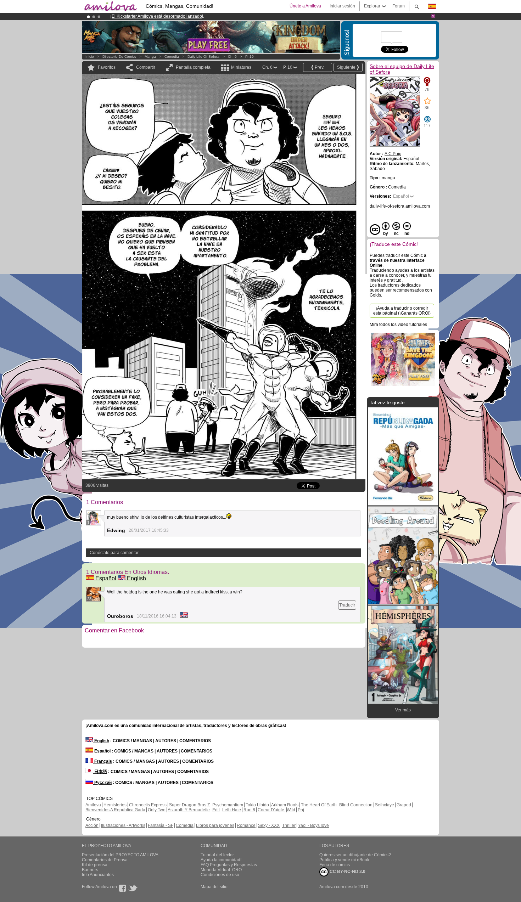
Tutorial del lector (217, 854)
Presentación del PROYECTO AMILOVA (120, 854)
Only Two (157, 809)
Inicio (89, 56)
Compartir (145, 67)
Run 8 (249, 809)
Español (105, 578)
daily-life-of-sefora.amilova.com (400, 206)
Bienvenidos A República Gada (115, 809)
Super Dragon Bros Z (189, 804)
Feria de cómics (334, 864)
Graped (404, 804)
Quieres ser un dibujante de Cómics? (355, 854)
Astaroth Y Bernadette (189, 809)
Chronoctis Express (148, 804)
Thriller (289, 825)
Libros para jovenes (215, 825)
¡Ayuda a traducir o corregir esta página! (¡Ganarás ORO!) (402, 311)
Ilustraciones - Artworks (123, 825)
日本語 (100, 771)
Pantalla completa (193, 67)
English (135, 578)
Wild (291, 809)
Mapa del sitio (214, 886)
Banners (90, 869)
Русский (102, 782)
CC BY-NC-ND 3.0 (347, 871)
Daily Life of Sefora (203, 56)
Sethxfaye (384, 804)
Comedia (171, 56)
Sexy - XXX (269, 825)
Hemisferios (115, 804)
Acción (92, 825)
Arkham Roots (284, 804)
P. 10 (249, 56)
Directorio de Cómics (119, 56)
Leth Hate (231, 809)
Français (102, 761)
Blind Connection (355, 804)
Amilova (93, 804)
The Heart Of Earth (319, 804)
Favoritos (107, 67)
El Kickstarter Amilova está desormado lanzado (157, 16)
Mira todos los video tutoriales (398, 324)
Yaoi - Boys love (313, 825)
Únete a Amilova (305, 6)
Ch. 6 (232, 56)
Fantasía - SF (160, 825)
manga (150, 56)
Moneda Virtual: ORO (221, 869)
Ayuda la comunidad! (221, 859)
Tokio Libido (257, 804)
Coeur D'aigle (271, 809)
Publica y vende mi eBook (344, 859)
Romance (246, 825)
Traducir (347, 605)
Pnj (301, 809)
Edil (216, 809)
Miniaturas (241, 67)
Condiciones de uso (220, 874)
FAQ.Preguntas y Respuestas (229, 864)
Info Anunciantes (98, 874)
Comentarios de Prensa (105, 859)
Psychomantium (227, 804)
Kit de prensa (94, 864)
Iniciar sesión (342, 6)
